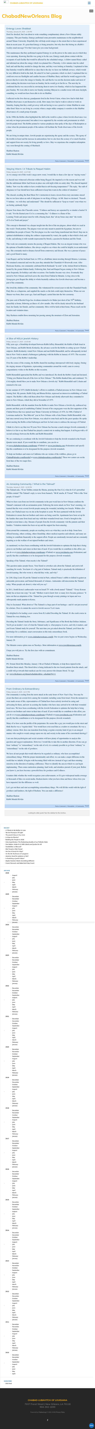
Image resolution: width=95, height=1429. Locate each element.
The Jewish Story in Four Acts (15, 835)
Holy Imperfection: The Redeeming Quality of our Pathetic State (27, 842)
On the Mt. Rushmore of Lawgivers (17, 854)
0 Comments (80, 161)
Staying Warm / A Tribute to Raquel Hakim (28, 168)
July (13, 878)
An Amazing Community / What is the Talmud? (30, 484)
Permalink (71, 161)
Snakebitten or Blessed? (13, 847)
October (15, 901)
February (15, 889)
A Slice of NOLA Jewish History (22, 338)
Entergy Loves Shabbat (18, 28)
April (13, 885)
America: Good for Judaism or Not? (17, 856)
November (15, 899)
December (15, 896)
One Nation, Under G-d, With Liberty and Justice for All (24, 844)
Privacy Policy (60, 1412)
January (14, 892)
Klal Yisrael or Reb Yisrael (14, 849)
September (15, 903)
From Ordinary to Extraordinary (22, 688)
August (14, 875)
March (14, 887)
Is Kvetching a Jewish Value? (15, 858)
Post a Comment (60, 161)
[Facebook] (47, 1420)
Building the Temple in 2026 (15, 840)
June (13, 880)
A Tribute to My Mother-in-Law (16, 830)
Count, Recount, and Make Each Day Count (20, 863)
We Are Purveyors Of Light (14, 832)
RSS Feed (9, 1383)
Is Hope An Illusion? (12, 837)
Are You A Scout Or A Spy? (14, 851)
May (13, 882)
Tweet (87, 161)
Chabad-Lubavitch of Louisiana (26, 3)
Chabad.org (42, 1412)
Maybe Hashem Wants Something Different (20, 861)
